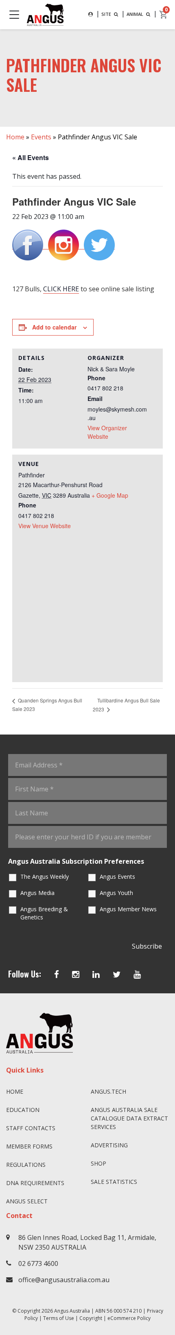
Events (41, 136)
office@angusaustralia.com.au (63, 1279)
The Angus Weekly (44, 876)
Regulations (26, 1164)
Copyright (90, 1318)
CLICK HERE (61, 288)
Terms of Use (58, 1318)
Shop (98, 1163)
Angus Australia (72, 1310)
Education (22, 1110)
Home (15, 136)
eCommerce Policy (129, 1318)
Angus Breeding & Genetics (44, 913)
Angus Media (37, 893)
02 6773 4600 (38, 1263)
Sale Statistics (114, 1181)
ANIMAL (135, 14)
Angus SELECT (27, 1201)
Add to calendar (54, 327)
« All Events (30, 157)
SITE (106, 14)
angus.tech (108, 1091)
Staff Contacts (30, 1128)
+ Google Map (110, 495)
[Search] (90, 14)
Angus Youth (116, 893)
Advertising (109, 1145)
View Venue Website (44, 526)
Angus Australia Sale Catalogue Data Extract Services (129, 1118)
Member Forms (29, 1146)
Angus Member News (128, 909)
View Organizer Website (107, 432)
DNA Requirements (35, 1183)
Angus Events (117, 876)
